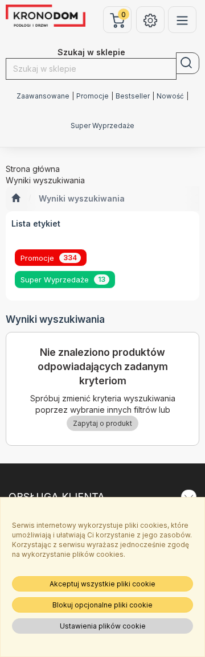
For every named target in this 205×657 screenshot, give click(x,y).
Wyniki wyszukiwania (82, 198)
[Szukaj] (187, 63)
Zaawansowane (43, 96)
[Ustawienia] (150, 19)
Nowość (170, 96)
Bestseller (133, 96)
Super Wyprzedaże (102, 126)
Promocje (92, 96)
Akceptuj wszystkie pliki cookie (102, 584)
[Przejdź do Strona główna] (16, 198)
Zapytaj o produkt (102, 423)
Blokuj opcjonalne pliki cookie (102, 605)
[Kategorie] (182, 19)
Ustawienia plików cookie (103, 626)
